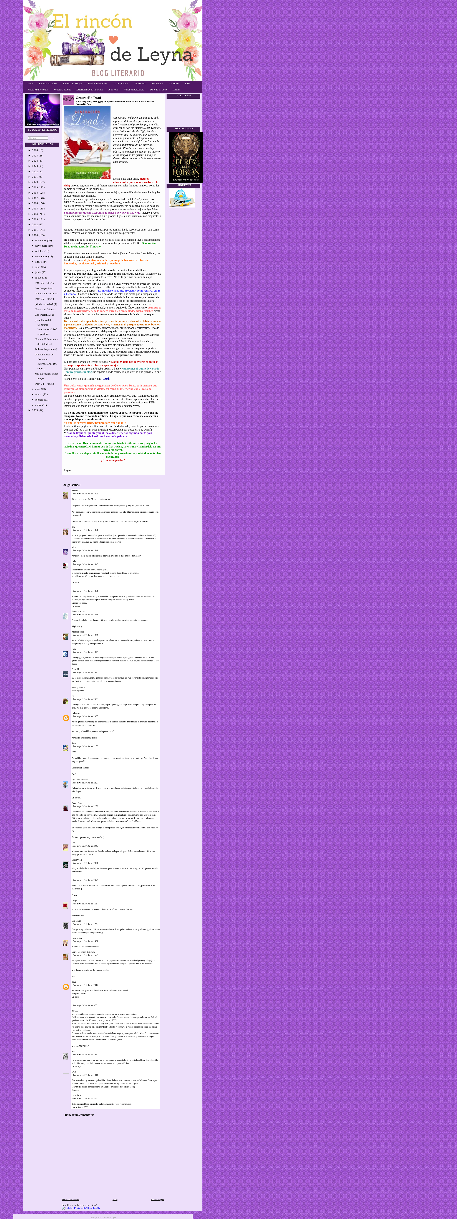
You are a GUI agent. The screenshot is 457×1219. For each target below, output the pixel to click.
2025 (35, 155)
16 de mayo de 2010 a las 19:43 (85, 672)
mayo (38, 277)
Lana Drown (77, 860)
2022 (35, 171)
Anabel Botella (78, 632)
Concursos (174, 83)
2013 (35, 219)
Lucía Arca (76, 1095)
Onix (74, 561)
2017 (35, 198)
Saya (74, 743)
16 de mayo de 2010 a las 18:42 (85, 564)
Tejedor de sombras (80, 779)
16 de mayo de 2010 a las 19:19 (85, 635)
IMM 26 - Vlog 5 (44, 283)
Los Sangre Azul (44, 288)
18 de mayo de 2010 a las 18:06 (85, 1075)
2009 (35, 410)
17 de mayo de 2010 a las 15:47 (85, 955)
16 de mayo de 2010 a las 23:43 (85, 880)
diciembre (41, 240)
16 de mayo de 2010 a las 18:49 (85, 614)
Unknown (76, 713)
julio (38, 266)
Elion (74, 696)
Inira (74, 547)
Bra (73, 527)
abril (38, 389)
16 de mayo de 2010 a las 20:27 (85, 716)
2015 (35, 208)
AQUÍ (105, 378)
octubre (39, 251)
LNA (74, 1072)
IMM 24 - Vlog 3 (44, 383)
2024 (35, 160)
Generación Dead (44, 314)
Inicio (30, 83)
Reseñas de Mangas (72, 83)
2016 (35, 203)
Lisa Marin (76, 921)
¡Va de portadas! (121, 83)
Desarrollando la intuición (89, 89)
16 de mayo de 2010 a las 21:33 (85, 746)
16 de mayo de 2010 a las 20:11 (85, 699)
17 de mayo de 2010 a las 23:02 (85, 985)
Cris (73, 842)
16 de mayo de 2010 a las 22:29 (85, 806)
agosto (39, 261)
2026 (35, 150)
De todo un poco (158, 89)
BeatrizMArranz (78, 611)
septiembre (41, 256)
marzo (39, 394)
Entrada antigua (157, 1199)
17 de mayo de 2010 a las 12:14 (85, 924)
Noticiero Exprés (62, 89)
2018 (35, 192)
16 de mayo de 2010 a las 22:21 (85, 783)
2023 (35, 166)
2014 (35, 214)
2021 (35, 176)
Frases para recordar (37, 89)
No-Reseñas (157, 83)
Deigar (74, 900)
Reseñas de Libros (48, 83)
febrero (39, 399)
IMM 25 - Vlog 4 (44, 298)
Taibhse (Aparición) (46, 349)
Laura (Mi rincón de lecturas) (84, 952)
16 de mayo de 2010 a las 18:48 (85, 591)
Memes (176, 89)
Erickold (75, 669)
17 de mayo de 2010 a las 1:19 (84, 903)
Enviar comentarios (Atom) (85, 1205)
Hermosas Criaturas (46, 309)
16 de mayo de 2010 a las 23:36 (85, 863)
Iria (73, 1051)
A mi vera (113, 89)
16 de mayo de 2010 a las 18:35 (85, 493)
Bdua (74, 982)
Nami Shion (77, 938)
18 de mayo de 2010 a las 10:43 (85, 1054)
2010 (35, 235)
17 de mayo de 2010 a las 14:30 (85, 941)
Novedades (140, 83)
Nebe (74, 649)
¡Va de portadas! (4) (46, 304)
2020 (35, 182)
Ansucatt (75, 490)
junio (38, 272)
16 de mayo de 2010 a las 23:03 (85, 846)
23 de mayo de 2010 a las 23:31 (85, 1098)
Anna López (77, 803)
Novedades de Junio (46, 293)
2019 (35, 187)
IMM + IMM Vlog (97, 83)
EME (187, 83)
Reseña (142, 101)
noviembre (41, 245)
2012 (35, 224)
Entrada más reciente (70, 1199)
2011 (35, 229)
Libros (135, 101)
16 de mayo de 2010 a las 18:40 (85, 530)
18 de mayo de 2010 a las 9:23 (84, 1005)
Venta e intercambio (134, 89)
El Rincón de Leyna (109, 1218)
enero (38, 405)
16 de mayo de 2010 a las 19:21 (85, 652)
